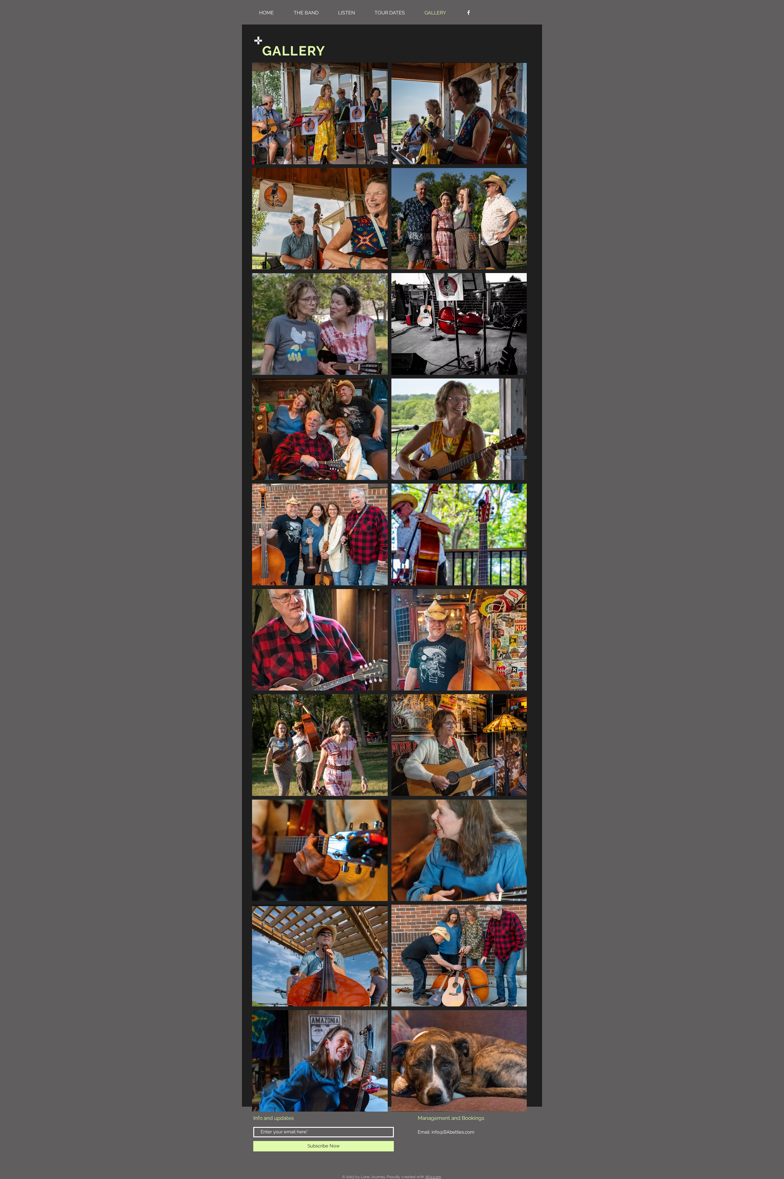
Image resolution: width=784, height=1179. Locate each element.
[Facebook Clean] (469, 13)
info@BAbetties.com (453, 1132)
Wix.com (433, 1177)
